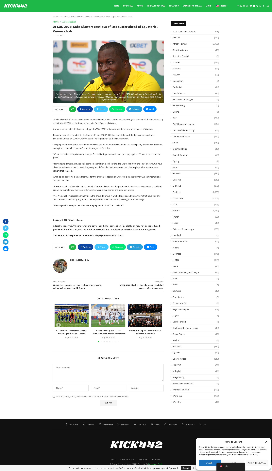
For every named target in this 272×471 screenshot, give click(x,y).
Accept (210, 463)
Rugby (196, 315)
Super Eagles (196, 334)
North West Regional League (196, 272)
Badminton (196, 81)
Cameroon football (196, 136)
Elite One (196, 173)
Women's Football (196, 389)
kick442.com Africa (79, 260)
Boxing (196, 111)
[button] (266, 441)
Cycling (196, 161)
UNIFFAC (196, 365)
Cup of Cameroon (196, 155)
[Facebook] (238, 5)
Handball (196, 235)
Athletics (196, 68)
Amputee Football (196, 56)
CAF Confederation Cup (196, 130)
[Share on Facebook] (5, 221)
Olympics (196, 291)
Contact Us (157, 459)
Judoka (196, 247)
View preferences (257, 463)
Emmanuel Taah (155, 464)
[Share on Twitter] (5, 228)
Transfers (196, 346)
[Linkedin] (247, 5)
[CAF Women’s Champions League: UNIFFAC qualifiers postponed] (72, 315)
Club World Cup (196, 149)
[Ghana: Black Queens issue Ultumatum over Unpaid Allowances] (108, 315)
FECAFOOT (174, 6)
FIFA (196, 204)
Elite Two (196, 179)
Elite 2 (196, 167)
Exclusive (196, 185)
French (196, 216)
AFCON (140, 6)
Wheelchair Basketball (196, 383)
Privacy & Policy (127, 459)
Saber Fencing (196, 321)
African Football (156, 6)
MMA (196, 266)
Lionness (196, 253)
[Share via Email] (5, 248)
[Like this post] (73, 109)
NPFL (196, 278)
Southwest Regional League (196, 328)
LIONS (208, 6)
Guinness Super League (196, 229)
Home (116, 6)
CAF (196, 118)
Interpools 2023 (196, 241)
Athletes (196, 62)
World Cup (196, 396)
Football (128, 6)
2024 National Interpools (196, 31)
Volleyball (196, 371)
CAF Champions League (196, 124)
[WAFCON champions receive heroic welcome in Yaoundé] (145, 315)
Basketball (196, 87)
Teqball (196, 340)
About (113, 459)
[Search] (267, 5)
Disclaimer (143, 459)
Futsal (196, 223)
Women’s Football (192, 6)
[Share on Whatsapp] (5, 235)
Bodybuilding (196, 105)
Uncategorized (196, 358)
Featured (196, 192)
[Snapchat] (257, 5)
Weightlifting (196, 377)
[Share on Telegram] (5, 242)
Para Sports (196, 297)
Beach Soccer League (196, 99)
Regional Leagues (196, 309)
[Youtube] (251, 5)
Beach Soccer (196, 93)
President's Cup (196, 303)
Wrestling (196, 402)
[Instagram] (244, 5)
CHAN (196, 142)
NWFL (196, 284)
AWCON (196, 74)
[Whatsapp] (260, 5)
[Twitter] (241, 5)
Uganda (196, 352)
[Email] (254, 5)
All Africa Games (196, 50)
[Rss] (263, 5)
